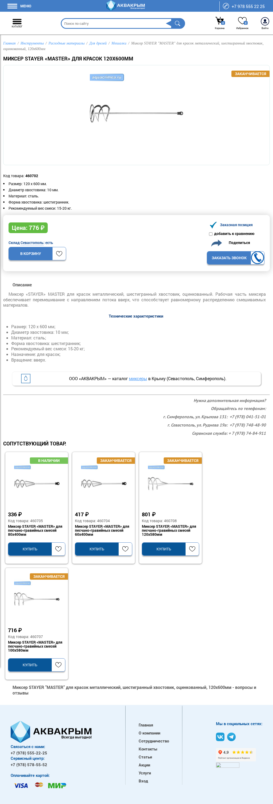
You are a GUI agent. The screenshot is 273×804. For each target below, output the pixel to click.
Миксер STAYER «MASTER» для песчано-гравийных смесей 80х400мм (35, 530)
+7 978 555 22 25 (248, 6)
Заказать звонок (229, 257)
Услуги (145, 772)
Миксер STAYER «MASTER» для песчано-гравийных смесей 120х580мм (169, 530)
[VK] (220, 737)
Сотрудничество (154, 741)
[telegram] (231, 737)
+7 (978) (29, 753)
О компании (149, 733)
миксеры (138, 378)
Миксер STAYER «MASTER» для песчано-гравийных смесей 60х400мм (102, 530)
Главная (146, 725)
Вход (143, 780)
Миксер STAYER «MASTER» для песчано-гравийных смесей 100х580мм (35, 646)
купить (30, 548)
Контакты (148, 749)
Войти (265, 28)
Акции (144, 765)
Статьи (145, 757)
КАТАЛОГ (17, 26)
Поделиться (238, 242)
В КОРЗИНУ (30, 253)
